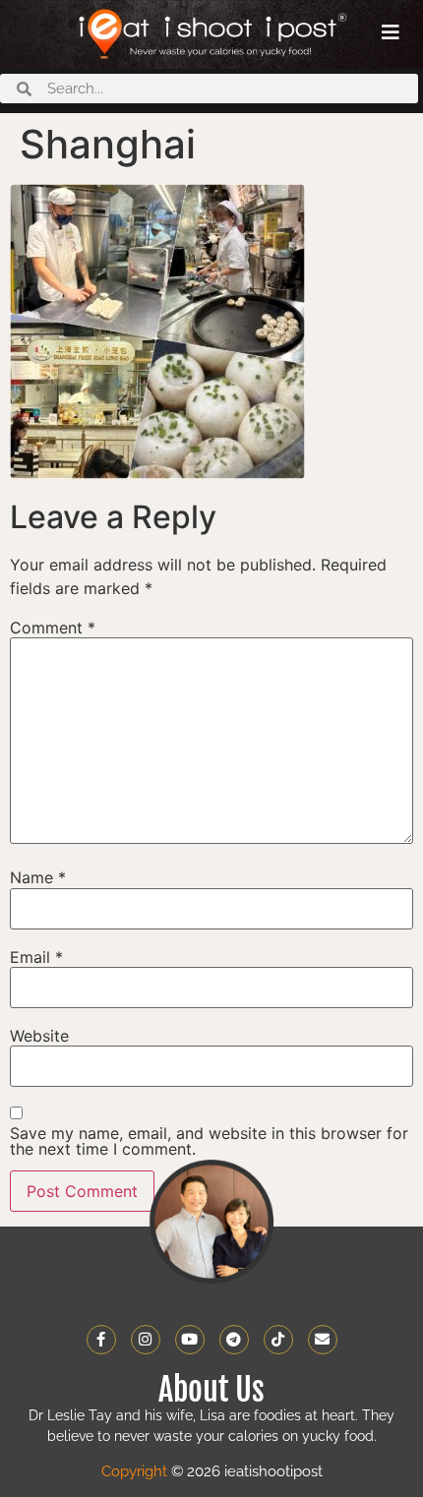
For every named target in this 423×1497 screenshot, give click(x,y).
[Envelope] (322, 1339)
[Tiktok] (278, 1339)
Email (36, 957)
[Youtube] (190, 1339)
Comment (52, 627)
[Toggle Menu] (390, 32)
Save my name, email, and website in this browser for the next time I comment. (209, 1141)
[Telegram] (234, 1339)
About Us (211, 1389)
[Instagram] (145, 1339)
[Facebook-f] (101, 1339)
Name (38, 877)
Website (39, 1036)
